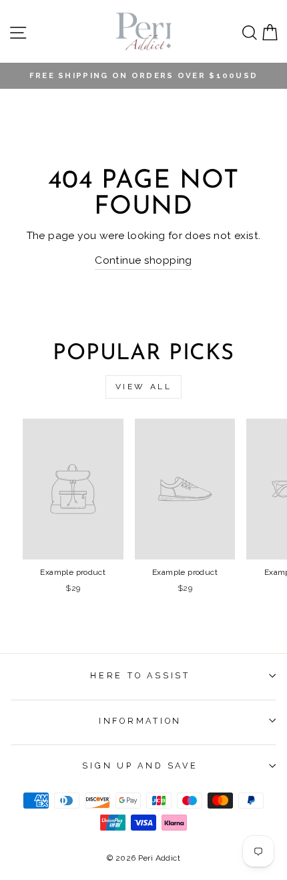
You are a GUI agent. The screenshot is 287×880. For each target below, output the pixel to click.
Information (140, 721)
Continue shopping (143, 260)
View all (143, 386)
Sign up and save (140, 765)
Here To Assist (140, 675)
